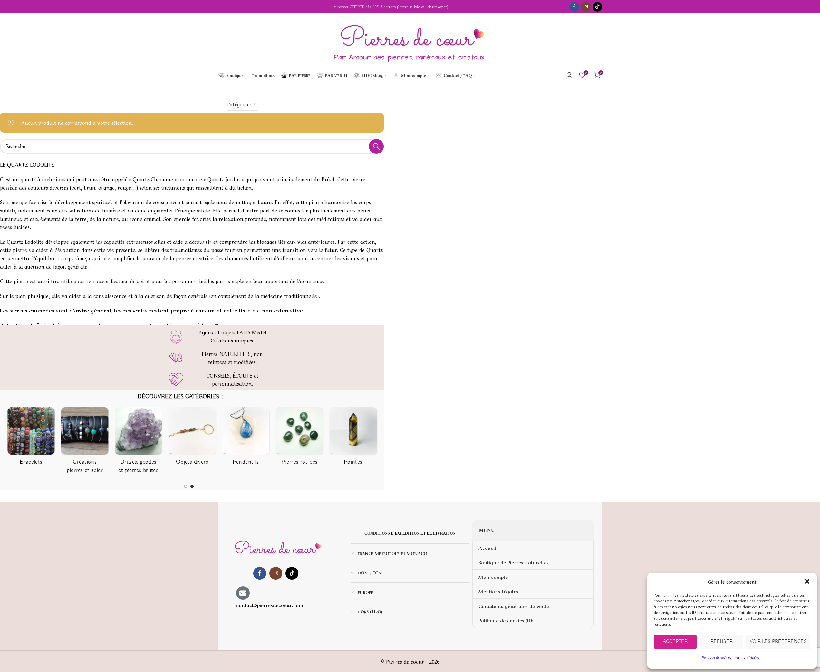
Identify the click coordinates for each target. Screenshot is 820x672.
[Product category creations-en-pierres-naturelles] (85, 442)
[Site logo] (410, 40)
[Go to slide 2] (192, 486)
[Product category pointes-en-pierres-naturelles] (353, 438)
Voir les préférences (778, 642)
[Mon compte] (569, 75)
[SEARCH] (376, 146)
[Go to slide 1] (185, 486)
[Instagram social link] (586, 7)
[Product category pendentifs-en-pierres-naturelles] (245, 438)
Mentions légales (746, 657)
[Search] (481, 75)
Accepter (675, 642)
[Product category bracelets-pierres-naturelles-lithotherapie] (31, 438)
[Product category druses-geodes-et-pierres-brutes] (138, 442)
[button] (807, 581)
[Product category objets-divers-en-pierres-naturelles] (192, 438)
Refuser (721, 642)
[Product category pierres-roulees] (299, 438)
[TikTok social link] (597, 7)
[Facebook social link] (574, 7)
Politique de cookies (716, 657)
